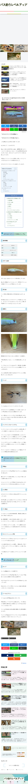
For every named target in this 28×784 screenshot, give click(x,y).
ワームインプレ (13, 638)
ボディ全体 (5, 173)
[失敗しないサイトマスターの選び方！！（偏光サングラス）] (7, 48)
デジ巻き (5, 185)
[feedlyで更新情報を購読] (20, 655)
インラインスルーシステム (8, 179)
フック (4, 177)
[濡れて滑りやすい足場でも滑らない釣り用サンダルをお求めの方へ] (21, 48)
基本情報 (5, 172)
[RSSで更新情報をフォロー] (14, 658)
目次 (12, 195)
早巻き (4, 182)
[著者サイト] (7, 655)
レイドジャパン (5, 638)
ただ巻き (5, 183)
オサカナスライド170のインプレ (8, 170)
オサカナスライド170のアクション (9, 180)
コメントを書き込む (14, 765)
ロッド (4, 189)
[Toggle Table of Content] (14, 169)
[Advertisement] (14, 29)
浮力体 (4, 175)
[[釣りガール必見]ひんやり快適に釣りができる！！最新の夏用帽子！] (14, 56)
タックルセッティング (6, 188)
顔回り (4, 176)
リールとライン (6, 191)
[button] (25, 375)
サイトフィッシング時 (7, 186)
